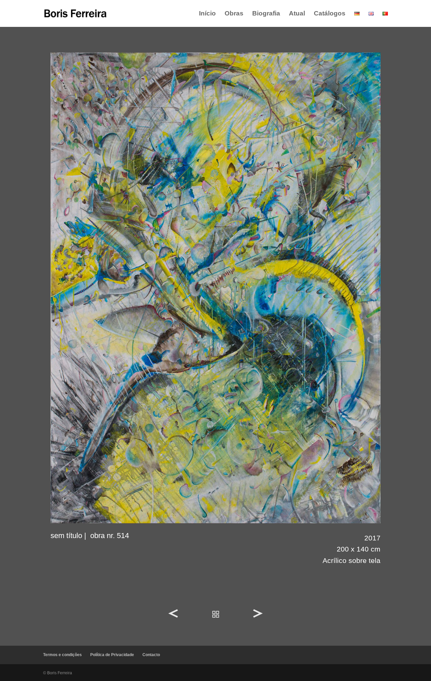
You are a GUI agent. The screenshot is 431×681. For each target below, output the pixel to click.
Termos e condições (62, 654)
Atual (297, 14)
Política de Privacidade (112, 654)
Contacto (151, 654)
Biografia (266, 14)
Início (207, 14)
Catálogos (329, 14)
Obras (234, 14)
